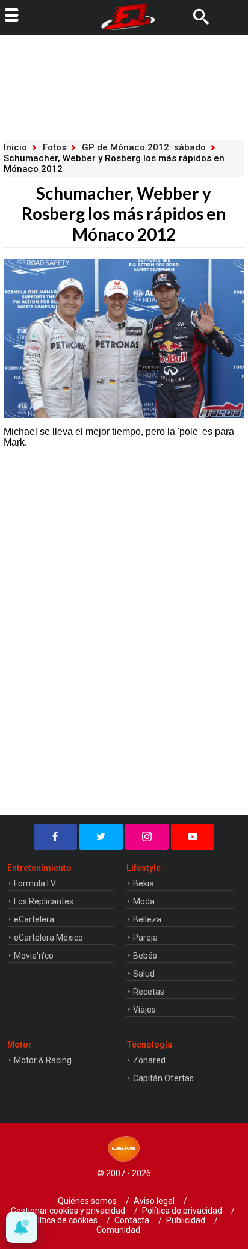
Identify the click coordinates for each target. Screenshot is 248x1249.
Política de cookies (63, 1220)
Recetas (148, 991)
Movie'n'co (34, 955)
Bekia (143, 883)
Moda (144, 901)
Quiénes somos (87, 1201)
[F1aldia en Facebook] (55, 837)
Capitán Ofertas (163, 1078)
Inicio (15, 147)
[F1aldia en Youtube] (192, 837)
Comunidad (118, 1230)
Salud (144, 973)
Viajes (144, 1009)
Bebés (145, 955)
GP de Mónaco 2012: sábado (144, 147)
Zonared (149, 1060)
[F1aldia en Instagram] (147, 837)
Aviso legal (154, 1201)
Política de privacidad (182, 1210)
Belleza (147, 919)
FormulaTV (35, 883)
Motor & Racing (43, 1060)
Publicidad (185, 1220)
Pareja (145, 937)
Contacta (131, 1220)
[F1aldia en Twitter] (101, 837)
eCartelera (34, 919)
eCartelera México (48, 937)
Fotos (54, 147)
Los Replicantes (43, 901)
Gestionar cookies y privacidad (68, 1210)
